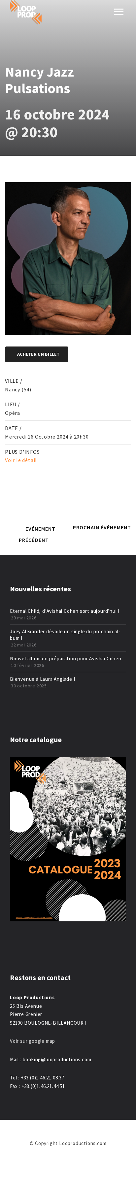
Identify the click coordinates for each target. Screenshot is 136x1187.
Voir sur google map (33, 1041)
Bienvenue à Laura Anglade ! (42, 679)
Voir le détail (21, 460)
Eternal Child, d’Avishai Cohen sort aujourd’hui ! (64, 611)
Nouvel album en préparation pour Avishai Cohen (65, 658)
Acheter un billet (38, 354)
